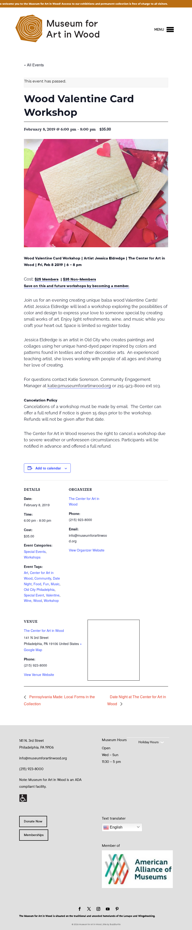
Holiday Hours (148, 742)
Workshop (51, 600)
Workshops (32, 557)
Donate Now (33, 821)
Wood (37, 600)
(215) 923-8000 (31, 769)
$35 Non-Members (79, 279)
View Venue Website (39, 674)
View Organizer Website (86, 550)
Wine (27, 600)
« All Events (34, 65)
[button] (159, 29)
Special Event (34, 595)
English (115, 827)
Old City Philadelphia (39, 589)
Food (37, 583)
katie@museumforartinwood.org (79, 385)
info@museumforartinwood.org (43, 758)
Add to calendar (48, 468)
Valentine (52, 595)
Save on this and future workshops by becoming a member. (76, 286)
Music (55, 583)
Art (26, 572)
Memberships (34, 835)
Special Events (35, 551)
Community (42, 578)
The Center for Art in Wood (44, 630)
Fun (46, 583)
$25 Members (47, 279)
